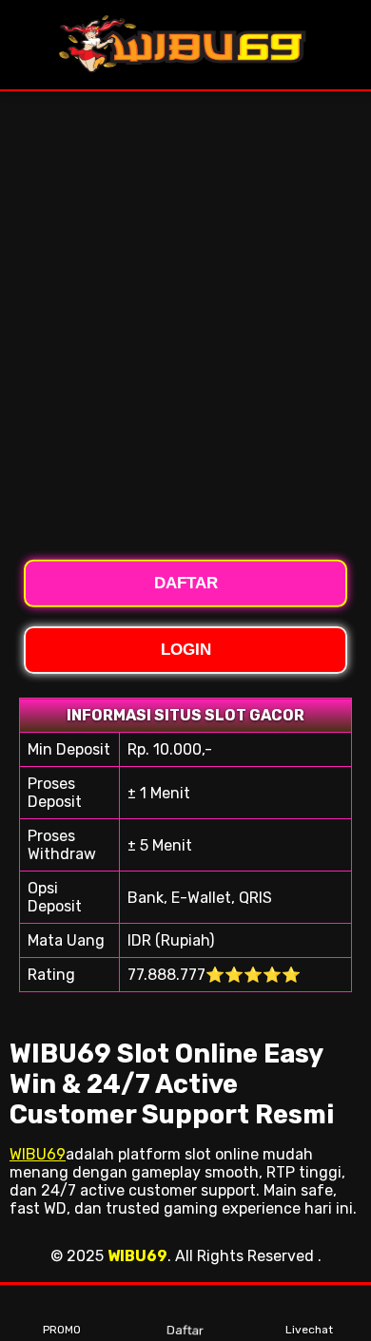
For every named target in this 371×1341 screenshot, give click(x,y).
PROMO (62, 1329)
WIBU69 (38, 1154)
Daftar (186, 1327)
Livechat (309, 1329)
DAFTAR (186, 582)
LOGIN (186, 650)
